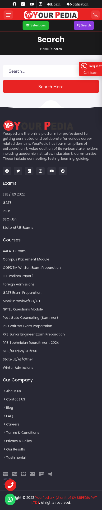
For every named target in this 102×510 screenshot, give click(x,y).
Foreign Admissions (18, 284)
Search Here (51, 87)
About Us (13, 391)
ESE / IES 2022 (14, 194)
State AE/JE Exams (18, 227)
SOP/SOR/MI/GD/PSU (20, 351)
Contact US (15, 399)
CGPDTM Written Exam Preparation (32, 267)
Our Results (15, 449)
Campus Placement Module (26, 259)
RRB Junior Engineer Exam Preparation (34, 334)
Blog (9, 407)
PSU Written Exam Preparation (27, 326)
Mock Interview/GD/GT (22, 301)
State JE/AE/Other (18, 359)
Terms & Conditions (22, 432)
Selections (35, 25)
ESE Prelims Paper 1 (18, 276)
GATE (7, 202)
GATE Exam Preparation (22, 292)
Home (44, 49)
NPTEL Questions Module (23, 309)
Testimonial (16, 457)
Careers (12, 424)
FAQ (9, 416)
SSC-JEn (10, 219)
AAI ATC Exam (14, 251)
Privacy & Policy (19, 441)
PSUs (6, 211)
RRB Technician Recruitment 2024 (31, 342)
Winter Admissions (18, 367)
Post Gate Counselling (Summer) (30, 317)
